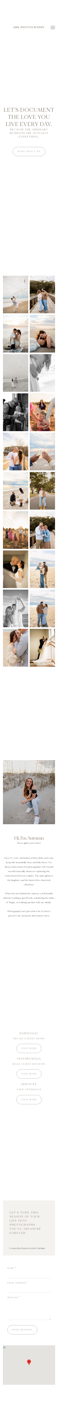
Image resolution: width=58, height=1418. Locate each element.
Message (12, 1297)
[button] (53, 27)
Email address (16, 1283)
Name (10, 1268)
